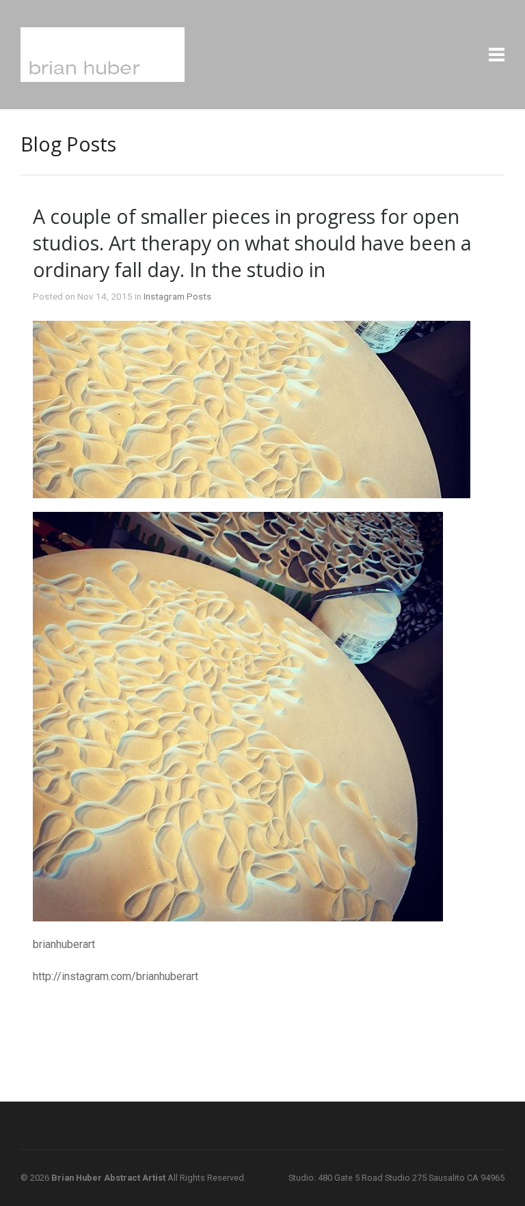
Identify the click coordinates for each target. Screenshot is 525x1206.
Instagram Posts (177, 296)
